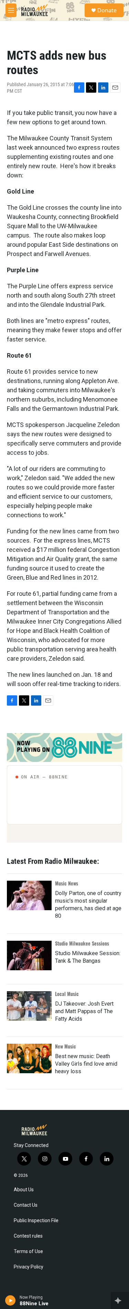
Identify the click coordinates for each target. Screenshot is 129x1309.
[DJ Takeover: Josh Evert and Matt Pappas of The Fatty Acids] (29, 1006)
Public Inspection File (36, 1220)
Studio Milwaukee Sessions (82, 943)
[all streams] (120, 1300)
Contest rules (28, 1236)
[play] (10, 1300)
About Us (24, 1189)
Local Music (67, 993)
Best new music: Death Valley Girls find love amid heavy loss (86, 1064)
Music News (66, 883)
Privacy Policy (28, 1267)
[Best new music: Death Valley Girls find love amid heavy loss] (29, 1058)
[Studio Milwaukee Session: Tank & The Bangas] (29, 955)
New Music (65, 1046)
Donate (107, 10)
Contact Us (25, 1205)
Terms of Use (28, 1251)
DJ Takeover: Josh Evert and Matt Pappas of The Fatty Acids (84, 1011)
